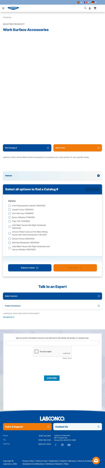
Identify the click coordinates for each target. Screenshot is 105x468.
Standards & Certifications (33, 464)
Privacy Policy (28, 461)
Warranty (72, 461)
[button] (90, 8)
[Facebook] (55, 444)
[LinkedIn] (62, 444)
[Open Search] (85, 8)
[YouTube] (69, 444)
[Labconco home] (52, 418)
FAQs (66, 464)
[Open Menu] (3, 8)
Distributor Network (54, 464)
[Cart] (95, 8)
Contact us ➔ (8, 317)
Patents (63, 461)
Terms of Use (41, 461)
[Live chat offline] (96, 463)
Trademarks (54, 461)
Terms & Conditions (85, 461)
